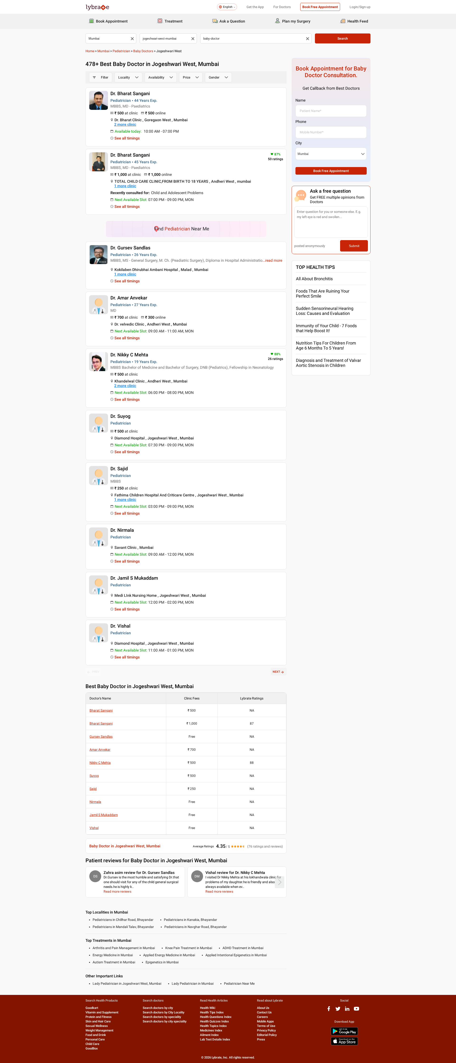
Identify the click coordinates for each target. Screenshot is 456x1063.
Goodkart (92, 1008)
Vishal (94, 828)
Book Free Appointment (320, 7)
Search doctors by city (158, 1008)
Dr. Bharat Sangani (130, 93)
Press (261, 1039)
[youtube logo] (356, 1010)
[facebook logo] (329, 1010)
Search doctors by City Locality (163, 1012)
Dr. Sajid (119, 468)
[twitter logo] (338, 1010)
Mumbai (103, 51)
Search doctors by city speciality (164, 1021)
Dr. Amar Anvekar (128, 298)
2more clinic (125, 124)
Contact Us (264, 1012)
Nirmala (95, 802)
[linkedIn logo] (347, 1010)
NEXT (276, 671)
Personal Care (95, 1039)
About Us (263, 1008)
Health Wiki (207, 1008)
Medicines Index (211, 1030)
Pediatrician (121, 51)
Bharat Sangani (101, 710)
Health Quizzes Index (214, 1021)
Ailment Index (209, 1035)
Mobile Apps (265, 1021)
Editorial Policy (267, 1035)
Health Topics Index (213, 1026)
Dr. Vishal (120, 626)
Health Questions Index (216, 1017)
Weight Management (99, 1030)
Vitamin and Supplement (102, 1012)
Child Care (92, 1044)
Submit (354, 246)
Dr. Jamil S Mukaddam (134, 578)
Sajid (93, 789)
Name (300, 100)
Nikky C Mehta (100, 763)
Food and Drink (96, 1035)
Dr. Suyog (120, 416)
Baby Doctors (143, 51)
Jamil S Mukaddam (104, 815)
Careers (262, 1017)
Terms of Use (266, 1026)
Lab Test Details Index (215, 1039)
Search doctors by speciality (162, 1017)
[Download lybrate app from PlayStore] (344, 1034)
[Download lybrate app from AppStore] (344, 1044)
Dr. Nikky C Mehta (129, 355)
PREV (95, 671)
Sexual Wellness (97, 1026)
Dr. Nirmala (122, 530)
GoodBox (92, 1048)
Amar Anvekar (100, 749)
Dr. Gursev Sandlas (130, 248)
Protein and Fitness (99, 1017)
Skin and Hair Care (98, 1021)
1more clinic (125, 186)
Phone (300, 121)
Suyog (94, 776)
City (298, 143)
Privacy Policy (266, 1030)
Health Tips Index (212, 1012)
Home (90, 51)
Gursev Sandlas (101, 736)
